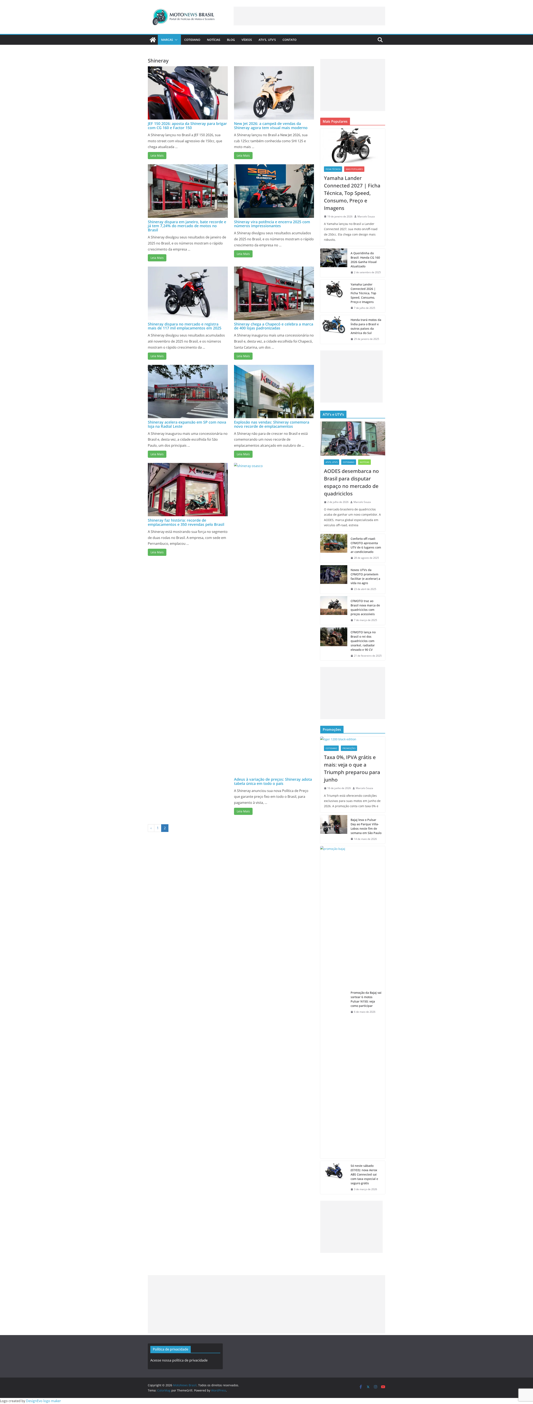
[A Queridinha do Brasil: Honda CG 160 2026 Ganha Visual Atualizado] (333, 262)
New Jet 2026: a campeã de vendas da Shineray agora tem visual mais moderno (271, 125)
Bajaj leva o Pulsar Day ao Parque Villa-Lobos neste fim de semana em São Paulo (366, 826)
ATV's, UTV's (331, 462)
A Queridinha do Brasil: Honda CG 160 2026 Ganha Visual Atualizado (365, 259)
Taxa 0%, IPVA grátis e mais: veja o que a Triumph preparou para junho (352, 768)
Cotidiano (192, 40)
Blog (231, 40)
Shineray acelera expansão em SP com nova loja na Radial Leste (187, 424)
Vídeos (247, 40)
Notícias (213, 40)
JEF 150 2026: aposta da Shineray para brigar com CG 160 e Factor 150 (187, 125)
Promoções (348, 748)
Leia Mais (157, 155)
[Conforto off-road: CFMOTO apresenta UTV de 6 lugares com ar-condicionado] (333, 548)
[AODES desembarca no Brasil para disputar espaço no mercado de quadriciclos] (352, 438)
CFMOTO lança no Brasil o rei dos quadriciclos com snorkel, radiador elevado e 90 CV (363, 641)
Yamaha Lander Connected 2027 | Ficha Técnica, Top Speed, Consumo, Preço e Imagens (352, 193)
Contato (289, 40)
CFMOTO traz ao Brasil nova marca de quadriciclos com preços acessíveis (365, 607)
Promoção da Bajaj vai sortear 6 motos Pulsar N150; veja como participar (366, 999)
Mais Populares (354, 169)
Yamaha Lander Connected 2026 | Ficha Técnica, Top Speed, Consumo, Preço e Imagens (363, 293)
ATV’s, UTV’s (267, 40)
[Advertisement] (309, 16)
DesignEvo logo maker (43, 1401)
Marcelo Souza (366, 216)
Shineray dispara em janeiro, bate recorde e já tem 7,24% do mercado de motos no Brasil (187, 226)
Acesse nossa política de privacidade (179, 1360)
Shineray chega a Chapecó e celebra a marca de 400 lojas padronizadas (273, 326)
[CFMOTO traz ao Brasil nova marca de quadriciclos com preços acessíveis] (333, 610)
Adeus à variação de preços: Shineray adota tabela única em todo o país (273, 781)
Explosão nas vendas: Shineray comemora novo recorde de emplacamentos (271, 424)
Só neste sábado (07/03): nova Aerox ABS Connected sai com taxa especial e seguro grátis (364, 1174)
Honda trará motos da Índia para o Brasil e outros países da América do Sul (366, 326)
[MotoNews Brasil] (153, 40)
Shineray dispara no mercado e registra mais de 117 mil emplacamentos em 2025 (184, 326)
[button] (175, 40)
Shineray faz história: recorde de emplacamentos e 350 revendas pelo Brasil (186, 522)
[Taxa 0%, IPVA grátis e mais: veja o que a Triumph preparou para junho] (352, 739)
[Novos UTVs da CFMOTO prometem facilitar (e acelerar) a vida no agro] (333, 579)
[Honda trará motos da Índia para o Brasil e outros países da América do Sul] (333, 329)
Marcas (167, 40)
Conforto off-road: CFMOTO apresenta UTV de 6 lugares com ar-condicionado (366, 545)
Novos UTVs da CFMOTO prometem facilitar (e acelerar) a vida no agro (365, 576)
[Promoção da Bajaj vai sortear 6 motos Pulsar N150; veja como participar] (333, 1002)
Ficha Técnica (333, 169)
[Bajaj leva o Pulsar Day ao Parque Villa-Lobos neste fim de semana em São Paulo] (333, 829)
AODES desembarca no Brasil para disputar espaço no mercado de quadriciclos (351, 482)
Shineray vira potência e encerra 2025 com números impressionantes (272, 223)
